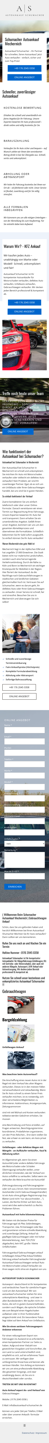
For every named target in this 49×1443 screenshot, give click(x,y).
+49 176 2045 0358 (24, 68)
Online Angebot (24, 77)
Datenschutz (28, 1433)
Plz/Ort (7, 748)
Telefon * (8, 759)
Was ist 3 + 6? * (11, 871)
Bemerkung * (10, 850)
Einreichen (15, 886)
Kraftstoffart (10, 827)
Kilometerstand (12, 816)
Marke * (8, 770)
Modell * (8, 782)
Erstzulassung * (12, 793)
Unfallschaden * (12, 839)
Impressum (41, 1433)
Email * (7, 736)
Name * (8, 725)
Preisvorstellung (12, 804)
